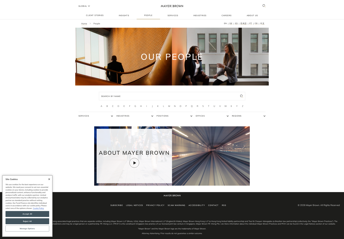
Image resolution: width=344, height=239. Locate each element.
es (236, 23)
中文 (262, 23)
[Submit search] (241, 96)
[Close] (49, 179)
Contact (213, 205)
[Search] (264, 6)
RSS (224, 205)
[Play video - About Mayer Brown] (134, 163)
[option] (101, 106)
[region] (27, 206)
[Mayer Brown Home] (172, 6)
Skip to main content (13, 2)
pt (250, 23)
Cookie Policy (38, 208)
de (231, 23)
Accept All (27, 214)
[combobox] (172, 96)
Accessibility (197, 205)
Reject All (27, 221)
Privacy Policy (155, 205)
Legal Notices (134, 205)
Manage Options (27, 228)
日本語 (243, 23)
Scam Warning (176, 205)
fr (256, 23)
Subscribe (116, 205)
